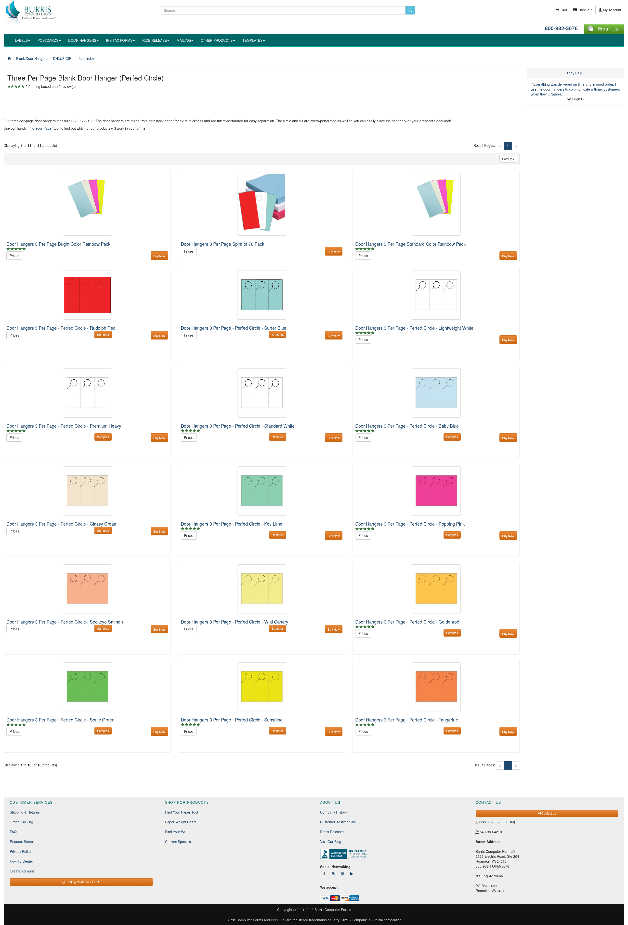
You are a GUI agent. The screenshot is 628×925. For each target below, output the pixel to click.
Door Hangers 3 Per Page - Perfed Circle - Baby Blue (407, 425)
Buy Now (159, 256)
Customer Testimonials (338, 821)
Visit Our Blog (330, 841)
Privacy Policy (20, 851)
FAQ (13, 831)
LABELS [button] (21, 40)
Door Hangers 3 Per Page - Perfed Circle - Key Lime (231, 523)
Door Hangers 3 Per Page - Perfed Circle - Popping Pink (410, 523)
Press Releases (332, 831)
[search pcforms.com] (410, 10)
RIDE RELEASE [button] (154, 40)
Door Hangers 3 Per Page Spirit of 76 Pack (222, 244)
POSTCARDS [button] (48, 40)
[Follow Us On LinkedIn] (351, 873)
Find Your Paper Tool (181, 812)
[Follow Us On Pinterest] (342, 873)
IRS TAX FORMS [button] (119, 40)
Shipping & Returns (25, 812)
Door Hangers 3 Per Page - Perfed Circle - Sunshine (232, 719)
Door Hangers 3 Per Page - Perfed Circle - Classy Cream (62, 523)
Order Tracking (21, 821)
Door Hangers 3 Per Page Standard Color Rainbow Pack (410, 244)
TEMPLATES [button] (252, 40)
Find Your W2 (175, 831)
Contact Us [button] (548, 813)
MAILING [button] (184, 40)
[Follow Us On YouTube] (333, 873)
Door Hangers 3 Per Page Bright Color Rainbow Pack (58, 244)
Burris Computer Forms (332, 909)
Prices (14, 255)
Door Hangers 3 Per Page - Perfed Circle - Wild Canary (234, 621)
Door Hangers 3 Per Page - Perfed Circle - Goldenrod (407, 621)
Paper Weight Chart (180, 821)
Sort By (507, 159)
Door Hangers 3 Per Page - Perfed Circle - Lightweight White (414, 328)
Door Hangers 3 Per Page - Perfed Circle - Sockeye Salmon (64, 621)
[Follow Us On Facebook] (324, 873)
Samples (103, 334)
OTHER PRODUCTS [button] (217, 40)
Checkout (584, 9)
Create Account (22, 871)
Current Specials (178, 841)
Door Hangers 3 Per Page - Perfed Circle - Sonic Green (60, 719)
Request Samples (23, 841)
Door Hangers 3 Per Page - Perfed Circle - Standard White (238, 425)
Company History (333, 812)
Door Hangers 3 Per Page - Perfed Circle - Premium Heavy (63, 425)
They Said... (575, 72)
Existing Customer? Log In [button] (83, 882)
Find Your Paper (40, 128)
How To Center (21, 861)
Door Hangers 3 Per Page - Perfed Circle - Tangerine (406, 719)
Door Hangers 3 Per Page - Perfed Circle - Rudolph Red (61, 328)
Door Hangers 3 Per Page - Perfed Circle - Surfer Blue (233, 328)
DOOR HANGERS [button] (82, 40)
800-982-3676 (561, 28)
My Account (611, 9)
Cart (563, 9)
